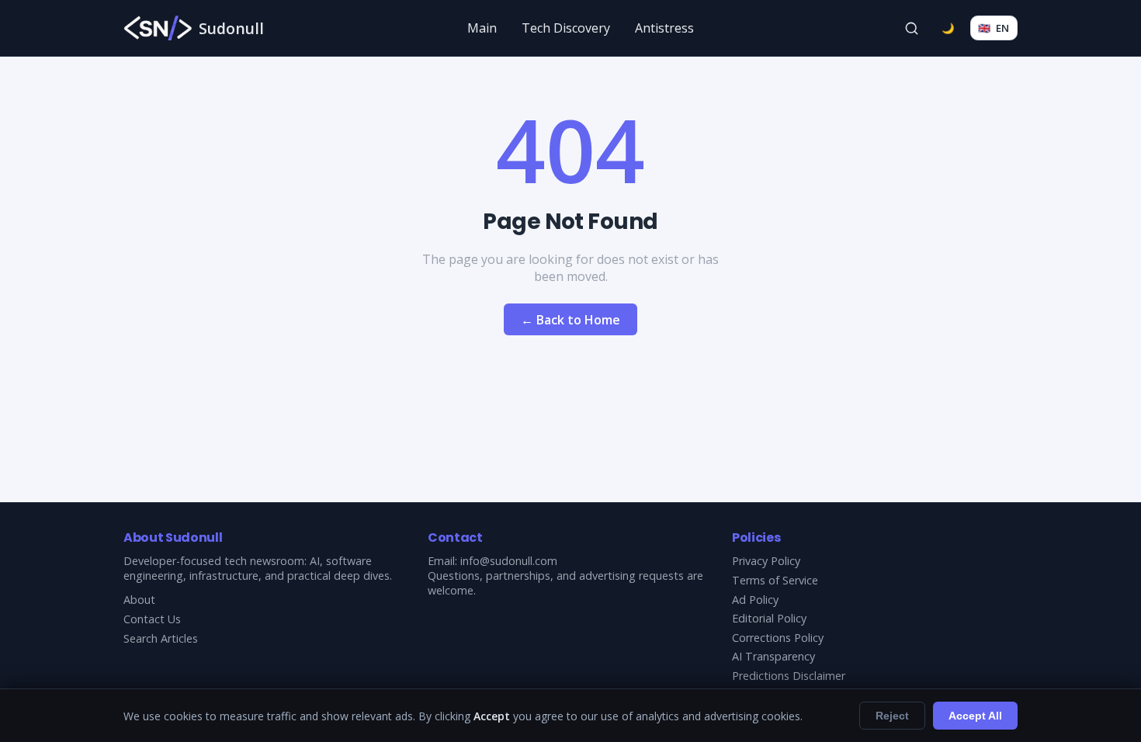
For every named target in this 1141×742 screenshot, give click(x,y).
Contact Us (152, 619)
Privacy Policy (766, 560)
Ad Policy (755, 599)
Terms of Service (775, 580)
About (139, 599)
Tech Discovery (566, 27)
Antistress (664, 27)
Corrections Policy (778, 637)
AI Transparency (773, 656)
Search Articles (160, 638)
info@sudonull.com (508, 560)
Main (482, 27)
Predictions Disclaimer (788, 675)
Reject (892, 715)
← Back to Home (570, 319)
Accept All (975, 715)
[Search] (912, 28)
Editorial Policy (769, 618)
